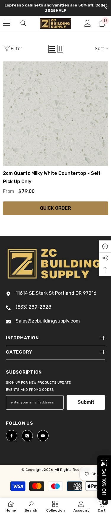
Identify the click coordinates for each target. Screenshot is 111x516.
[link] (31, 506)
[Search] (23, 23)
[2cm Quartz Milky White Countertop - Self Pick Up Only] (55, 113)
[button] (52, 49)
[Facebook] (11, 435)
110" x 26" (19, 196)
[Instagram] (27, 435)
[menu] (6, 23)
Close (106, 8)
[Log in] (87, 23)
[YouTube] (43, 435)
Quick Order (55, 208)
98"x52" (74, 196)
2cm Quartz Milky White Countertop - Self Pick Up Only (52, 177)
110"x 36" (48, 196)
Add (57, 224)
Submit (86, 402)
